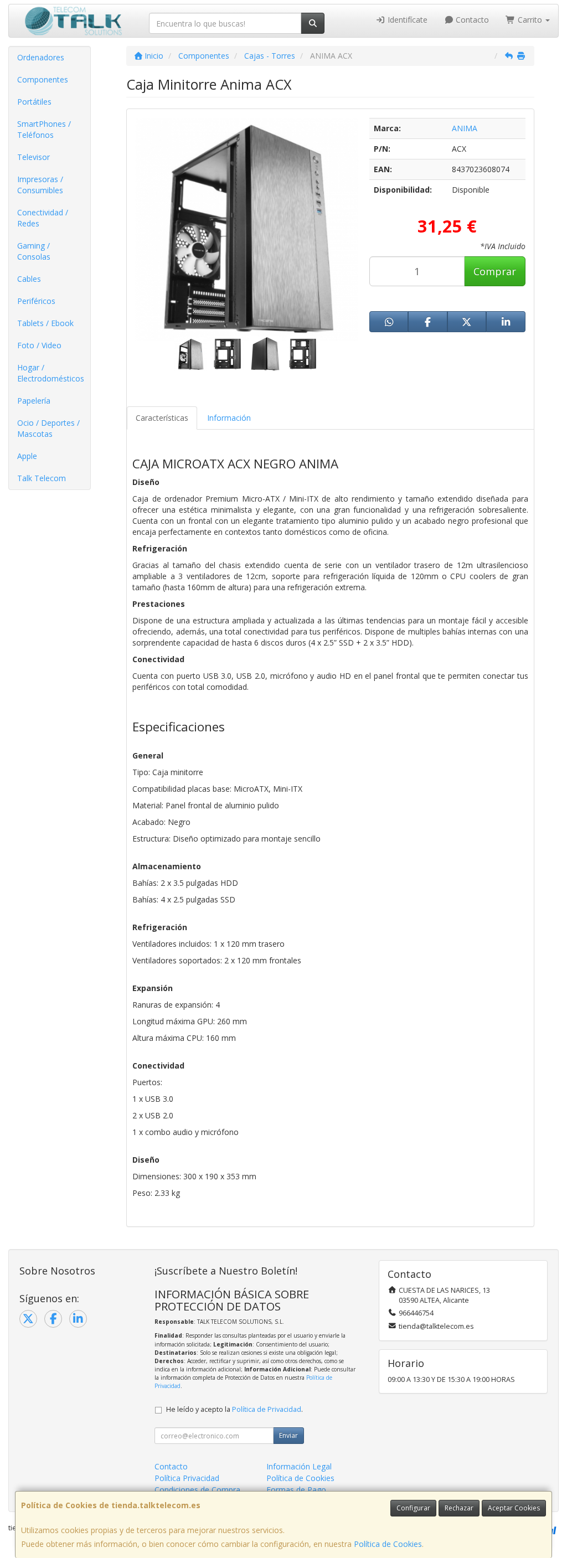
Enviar (288, 1435)
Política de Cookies (388, 1544)
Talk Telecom (41, 478)
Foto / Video (39, 345)
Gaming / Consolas (33, 251)
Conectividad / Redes (42, 218)
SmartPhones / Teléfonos (44, 129)
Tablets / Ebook (45, 323)
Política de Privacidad (266, 1409)
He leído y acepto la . (234, 1409)
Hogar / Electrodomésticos (50, 373)
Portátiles (34, 101)
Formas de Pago (296, 1489)
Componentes (42, 79)
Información (229, 417)
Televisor (33, 157)
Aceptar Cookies (514, 1508)
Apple (27, 456)
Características (162, 417)
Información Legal (299, 1466)
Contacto (471, 19)
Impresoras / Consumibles (40, 184)
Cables (29, 279)
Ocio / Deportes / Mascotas (48, 428)
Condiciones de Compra (197, 1489)
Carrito (530, 19)
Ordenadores (40, 57)
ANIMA (464, 128)
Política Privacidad (186, 1478)
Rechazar (459, 1508)
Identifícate (406, 19)
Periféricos (36, 301)
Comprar (494, 271)
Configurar (413, 1508)
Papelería (33, 400)
